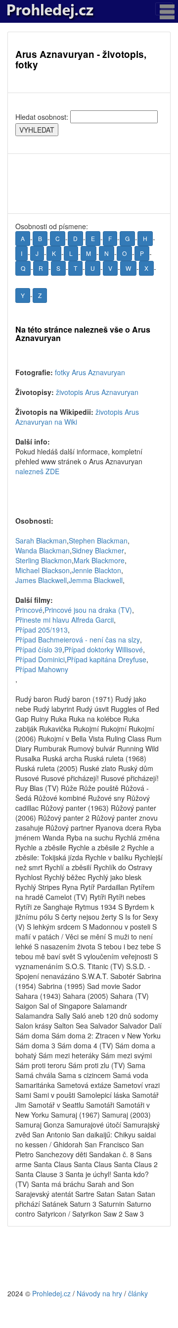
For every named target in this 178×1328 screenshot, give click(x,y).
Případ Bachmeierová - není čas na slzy (77, 639)
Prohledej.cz (51, 1293)
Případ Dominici (40, 659)
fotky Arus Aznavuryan (90, 372)
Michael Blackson (42, 570)
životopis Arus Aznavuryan (97, 392)
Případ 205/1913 (41, 630)
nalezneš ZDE (37, 471)
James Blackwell (41, 580)
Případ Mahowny (41, 669)
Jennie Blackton (96, 570)
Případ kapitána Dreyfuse (106, 659)
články (138, 1293)
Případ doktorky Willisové (103, 649)
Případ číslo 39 (38, 649)
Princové (29, 610)
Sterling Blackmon (43, 560)
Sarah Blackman (41, 540)
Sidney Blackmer (98, 550)
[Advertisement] (89, 183)
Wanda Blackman (42, 550)
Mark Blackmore (99, 560)
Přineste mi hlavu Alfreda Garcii (64, 620)
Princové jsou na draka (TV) (88, 610)
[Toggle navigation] (164, 8)
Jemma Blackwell (96, 580)
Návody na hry (99, 1293)
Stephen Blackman (98, 540)
